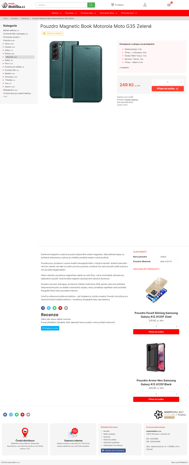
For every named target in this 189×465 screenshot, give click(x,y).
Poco (7, 63)
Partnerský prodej (10, 37)
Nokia (7, 60)
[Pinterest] (60, 308)
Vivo (6, 83)
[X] (49, 308)
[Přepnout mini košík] (169, 5)
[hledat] (91, 5)
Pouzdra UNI (10, 70)
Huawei (8, 47)
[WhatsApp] (54, 308)
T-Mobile (8, 80)
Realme (8, 73)
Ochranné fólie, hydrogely (14, 34)
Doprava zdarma (73, 440)
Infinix (7, 50)
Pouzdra (14, 18)
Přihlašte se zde (50, 328)
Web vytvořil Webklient (179, 462)
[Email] (66, 308)
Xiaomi (7, 87)
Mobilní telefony (9, 30)
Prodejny (119, 5)
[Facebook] (43, 308)
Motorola (25, 18)
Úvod (5, 18)
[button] (105, 40)
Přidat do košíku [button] (156, 332)
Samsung (9, 77)
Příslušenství (8, 90)
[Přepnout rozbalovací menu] (61, 13)
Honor (7, 44)
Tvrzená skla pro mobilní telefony (17, 93)
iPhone (8, 53)
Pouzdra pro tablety (13, 67)
